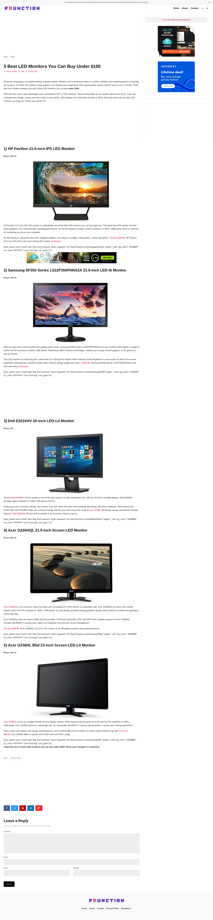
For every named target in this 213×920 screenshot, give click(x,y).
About (185, 8)
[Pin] (22, 808)
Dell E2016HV (17, 498)
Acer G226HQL (11, 607)
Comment (7, 831)
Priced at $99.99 (117, 238)
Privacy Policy (112, 908)
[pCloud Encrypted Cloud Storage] (71, 262)
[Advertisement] (72, 32)
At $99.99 (85, 363)
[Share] (7, 808)
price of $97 (95, 510)
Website (76, 868)
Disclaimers (126, 908)
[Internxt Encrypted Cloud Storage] (176, 91)
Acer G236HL (10, 722)
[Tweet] (14, 808)
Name (6, 857)
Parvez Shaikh (11, 71)
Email (6, 868)
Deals (22, 71)
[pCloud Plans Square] (176, 56)
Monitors (16, 758)
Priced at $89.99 (11, 628)
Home (176, 8)
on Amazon (56, 241)
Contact (194, 8)
